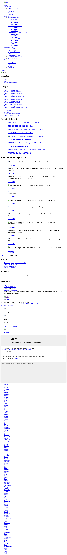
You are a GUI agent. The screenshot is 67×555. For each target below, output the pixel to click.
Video (6, 59)
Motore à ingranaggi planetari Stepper (14, 101)
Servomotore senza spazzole (12, 113)
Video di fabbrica (12, 11)
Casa (5, 5)
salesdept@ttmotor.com (10, 290)
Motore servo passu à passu (11, 115)
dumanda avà (4, 278)
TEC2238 (11, 182)
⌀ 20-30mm (14, 21)
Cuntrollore (7, 112)
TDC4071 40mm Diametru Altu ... (20, 146)
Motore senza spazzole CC (15, 26)
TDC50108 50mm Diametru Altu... (20, 139)
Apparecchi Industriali (14, 52)
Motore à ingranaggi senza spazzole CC (19, 32)
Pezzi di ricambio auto (14, 55)
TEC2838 (11, 204)
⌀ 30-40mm (14, 22)
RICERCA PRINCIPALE (33, 304)
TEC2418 (11, 189)
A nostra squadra (12, 10)
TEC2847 (11, 210)
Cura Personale (12, 50)
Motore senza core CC (14, 39)
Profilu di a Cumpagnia (14, 8)
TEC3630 (11, 252)
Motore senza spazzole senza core (13, 104)
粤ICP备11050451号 (7, 305)
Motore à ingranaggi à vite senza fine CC (15, 93)
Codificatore (7, 110)
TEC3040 (11, 219)
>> (9, 255)
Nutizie (10, 66)
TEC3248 (11, 235)
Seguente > (5, 255)
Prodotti (6, 16)
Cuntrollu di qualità (13, 13)
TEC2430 (11, 197)
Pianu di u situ (5, 304)
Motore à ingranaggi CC (14, 17)
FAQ (9, 64)
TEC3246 (11, 227)
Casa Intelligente (12, 58)
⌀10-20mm (14, 19)
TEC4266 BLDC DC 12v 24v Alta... (21, 126)
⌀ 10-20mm (14, 40)
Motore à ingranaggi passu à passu (13, 99)
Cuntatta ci (7, 61)
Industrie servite (8, 47)
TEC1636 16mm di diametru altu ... (20, 133)
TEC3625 (11, 244)
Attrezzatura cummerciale (15, 56)
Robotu (10, 53)
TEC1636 (11, 165)
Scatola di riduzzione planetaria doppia (14, 109)
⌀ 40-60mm (14, 24)
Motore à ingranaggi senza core (12, 106)
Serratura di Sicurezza (14, 48)
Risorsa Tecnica (12, 63)
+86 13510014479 (9, 285)
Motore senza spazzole (10, 95)
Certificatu (10, 14)
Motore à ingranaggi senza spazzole (14, 96)
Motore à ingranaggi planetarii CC (13, 91)
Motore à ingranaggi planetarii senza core (15, 107)
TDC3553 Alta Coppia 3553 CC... (20, 153)
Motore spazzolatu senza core (12, 102)
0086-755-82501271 (10, 287)
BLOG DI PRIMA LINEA (17, 304)
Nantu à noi (7, 6)
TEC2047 (11, 173)
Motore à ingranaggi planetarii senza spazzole (16, 98)
